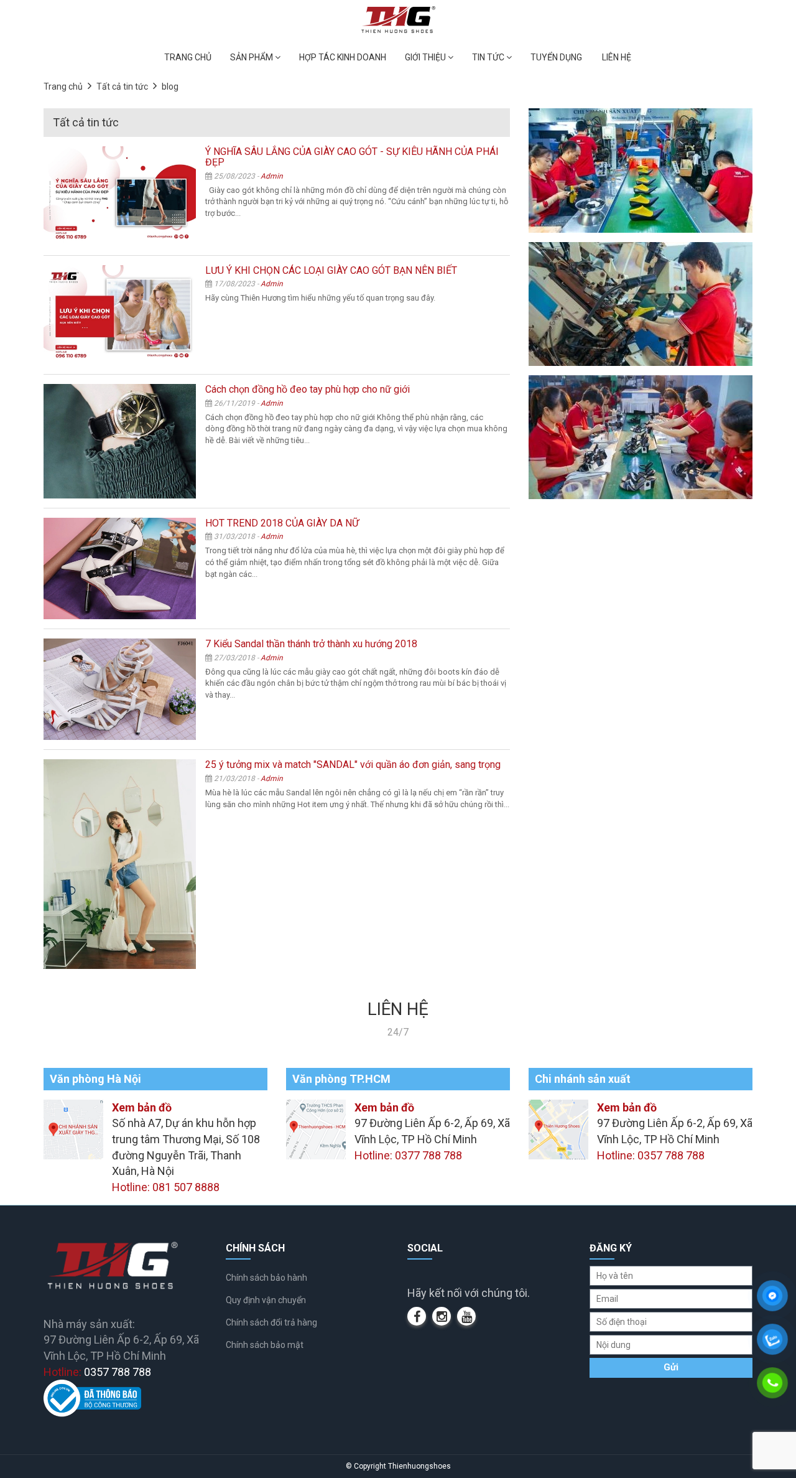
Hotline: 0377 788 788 (408, 1155)
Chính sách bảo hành (266, 1278)
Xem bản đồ (142, 1107)
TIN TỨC (489, 57)
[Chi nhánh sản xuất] (558, 1127)
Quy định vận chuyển (266, 1300)
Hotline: (97, 1371)
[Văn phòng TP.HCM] (316, 1127)
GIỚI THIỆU (426, 57)
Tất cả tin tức (122, 86)
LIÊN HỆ (616, 57)
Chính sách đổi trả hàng (271, 1322)
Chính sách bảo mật (264, 1345)
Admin (272, 176)
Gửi (671, 1367)
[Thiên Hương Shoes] (398, 19)
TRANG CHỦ (187, 57)
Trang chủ (63, 86)
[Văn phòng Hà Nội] (73, 1127)
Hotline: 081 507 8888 (166, 1187)
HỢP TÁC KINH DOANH (342, 57)
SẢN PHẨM (252, 57)
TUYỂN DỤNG (556, 57)
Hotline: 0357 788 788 (651, 1155)
